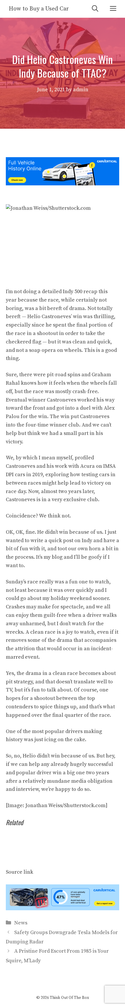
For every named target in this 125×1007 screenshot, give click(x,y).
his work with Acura (71, 466)
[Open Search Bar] (95, 9)
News (20, 923)
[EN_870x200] (62, 908)
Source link (19, 872)
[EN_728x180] (62, 183)
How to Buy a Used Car (39, 8)
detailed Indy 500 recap (69, 291)
